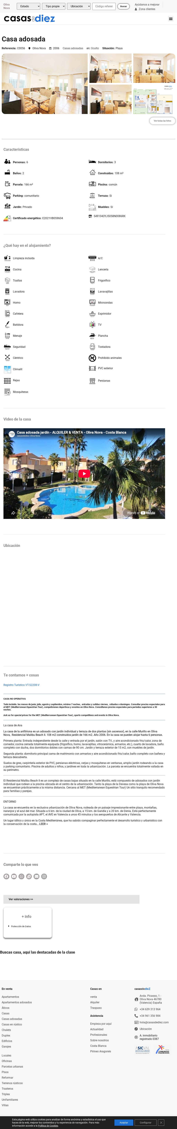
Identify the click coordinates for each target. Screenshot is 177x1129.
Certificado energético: (27, 218)
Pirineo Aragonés (100, 1051)
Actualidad (96, 1029)
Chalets (6, 1030)
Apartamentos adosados (17, 1002)
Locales (6, 1055)
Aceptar (124, 1122)
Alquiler (94, 1002)
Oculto (95, 48)
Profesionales (98, 1034)
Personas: (19, 162)
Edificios (7, 1041)
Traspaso (96, 1008)
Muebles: (104, 207)
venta (93, 996)
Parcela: (18, 184)
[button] (171, 19)
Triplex (6, 1094)
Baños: (17, 173)
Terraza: (103, 195)
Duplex (6, 1035)
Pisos (5, 1072)
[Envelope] (36, 876)
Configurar (145, 1122)
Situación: (108, 48)
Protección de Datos (21, 926)
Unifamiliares (10, 1099)
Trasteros (7, 1088)
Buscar (123, 6)
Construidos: (106, 173)
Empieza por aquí (100, 1023)
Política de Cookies (48, 1125)
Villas (5, 1105)
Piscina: (103, 184)
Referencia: (9, 48)
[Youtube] (14, 876)
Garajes (6, 1046)
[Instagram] (44, 876)
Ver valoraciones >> (21, 899)
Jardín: (17, 207)
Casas (5, 1013)
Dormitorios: (105, 162)
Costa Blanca (98, 1045)
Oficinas (7, 1061)
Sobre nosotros (99, 1040)
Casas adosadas (73, 48)
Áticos (5, 1008)
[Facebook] (6, 876)
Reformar (7, 1077)
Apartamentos (10, 996)
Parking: (18, 195)
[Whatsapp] (21, 876)
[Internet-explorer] (29, 876)
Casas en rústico (12, 1024)
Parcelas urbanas (12, 1066)
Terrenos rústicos (12, 1083)
